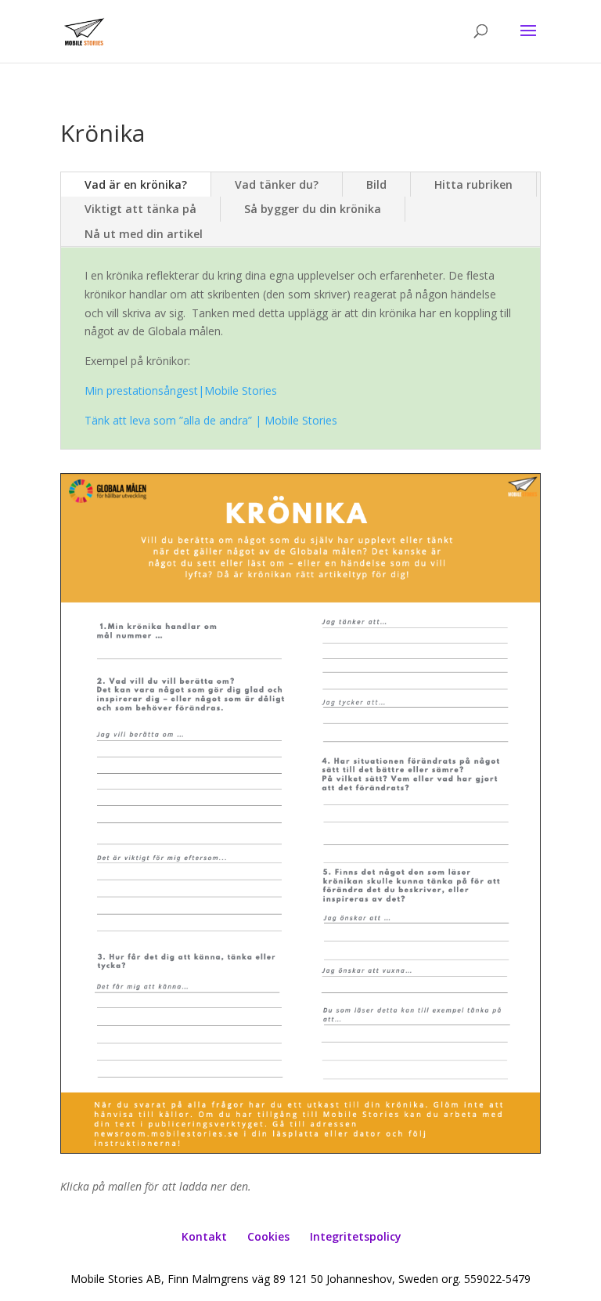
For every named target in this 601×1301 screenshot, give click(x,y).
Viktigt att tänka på (140, 208)
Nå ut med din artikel (144, 233)
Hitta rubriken (473, 184)
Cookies (268, 1236)
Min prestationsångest (181, 390)
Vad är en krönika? (136, 184)
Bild (376, 184)
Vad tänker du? (276, 184)
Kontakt (204, 1236)
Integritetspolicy (355, 1236)
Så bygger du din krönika (312, 208)
